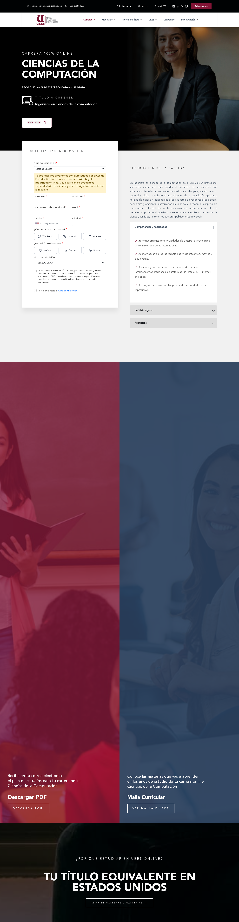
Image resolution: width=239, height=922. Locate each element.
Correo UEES (160, 6)
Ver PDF (34, 123)
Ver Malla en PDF (151, 808)
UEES (151, 19)
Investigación (188, 19)
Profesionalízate (130, 19)
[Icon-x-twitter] (182, 6)
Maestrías (107, 19)
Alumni (141, 6)
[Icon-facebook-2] (174, 6)
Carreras (88, 19)
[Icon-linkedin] (178, 6)
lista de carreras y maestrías (117, 903)
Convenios (169, 19)
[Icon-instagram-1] (186, 6)
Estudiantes (122, 6)
